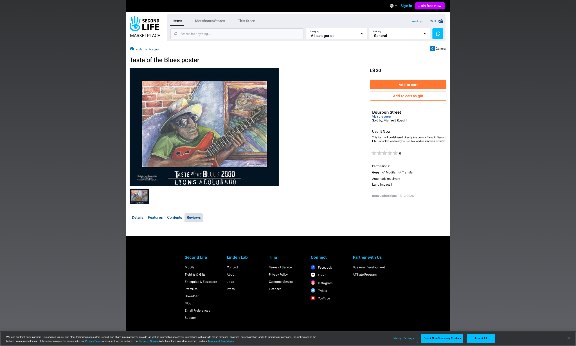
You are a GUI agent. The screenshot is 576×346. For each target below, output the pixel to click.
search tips (417, 21)
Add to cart (408, 85)
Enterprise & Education (201, 281)
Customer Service (281, 281)
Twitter (322, 290)
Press (231, 289)
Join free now (429, 6)
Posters (153, 49)
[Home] (132, 49)
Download (192, 296)
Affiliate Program (365, 274)
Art (141, 49)
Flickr (321, 275)
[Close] (569, 338)
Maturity (377, 31)
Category (314, 31)
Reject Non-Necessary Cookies (442, 338)
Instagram (325, 283)
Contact (232, 267)
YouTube (323, 298)
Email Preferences (197, 310)
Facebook (324, 267)
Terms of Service (280, 267)
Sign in (406, 6)
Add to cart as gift (408, 96)
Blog (188, 303)
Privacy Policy (278, 274)
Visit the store (381, 116)
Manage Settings (404, 338)
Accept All (481, 338)
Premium (191, 289)
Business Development (369, 267)
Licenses (275, 289)
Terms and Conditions (221, 341)
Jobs (230, 281)
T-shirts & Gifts (195, 274)
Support (190, 317)
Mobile (189, 267)
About (231, 274)
